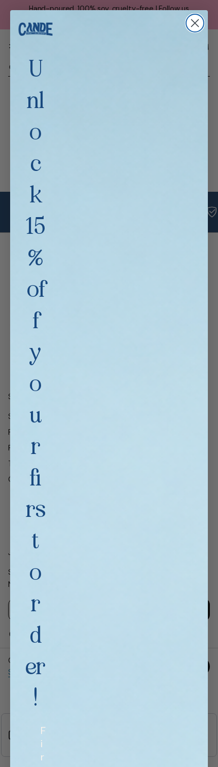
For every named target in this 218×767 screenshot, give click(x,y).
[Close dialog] (195, 23)
